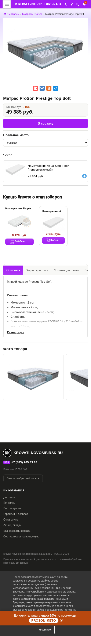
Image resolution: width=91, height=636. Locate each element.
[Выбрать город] (72, 4)
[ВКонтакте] (42, 88)
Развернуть (15, 332)
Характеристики (37, 270)
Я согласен (45, 629)
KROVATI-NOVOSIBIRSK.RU (38, 4)
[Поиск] (77, 4)
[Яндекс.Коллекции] (35, 88)
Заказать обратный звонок (23, 478)
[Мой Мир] (55, 88)
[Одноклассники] (48, 88)
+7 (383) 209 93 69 (24, 462)
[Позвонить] (66, 4)
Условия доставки (66, 270)
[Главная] (4, 14)
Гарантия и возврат (15, 513)
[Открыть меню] (7, 4)
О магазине (10, 519)
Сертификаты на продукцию (21, 536)
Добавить (20, 241)
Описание (13, 270)
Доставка (9, 497)
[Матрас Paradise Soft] (33, 377)
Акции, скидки (12, 525)
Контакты (9, 502)
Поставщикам (12, 508)
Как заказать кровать (16, 530)
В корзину (45, 123)
